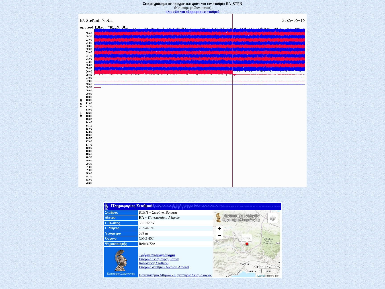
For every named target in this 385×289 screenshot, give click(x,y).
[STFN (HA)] (246, 243)
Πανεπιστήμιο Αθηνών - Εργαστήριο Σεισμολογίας (175, 275)
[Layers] (273, 218)
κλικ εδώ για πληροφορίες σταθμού (192, 12)
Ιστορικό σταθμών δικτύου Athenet (164, 267)
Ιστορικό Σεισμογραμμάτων (159, 259)
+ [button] (219, 228)
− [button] (219, 235)
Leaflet (261, 275)
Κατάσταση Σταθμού (153, 263)
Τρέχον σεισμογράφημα (157, 255)
